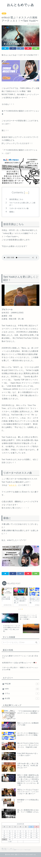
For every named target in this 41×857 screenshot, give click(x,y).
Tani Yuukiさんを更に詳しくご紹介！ (22, 204)
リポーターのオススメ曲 (19, 208)
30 (4, 839)
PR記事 (21, 684)
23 (4, 837)
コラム (21, 693)
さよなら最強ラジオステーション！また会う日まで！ (20, 657)
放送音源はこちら (16, 199)
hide (26, 193)
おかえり (12, 485)
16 (4, 835)
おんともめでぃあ (20, 5)
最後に (12, 212)
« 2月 (10, 841)
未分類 (21, 698)
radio (4, 13)
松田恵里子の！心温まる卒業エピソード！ (17, 663)
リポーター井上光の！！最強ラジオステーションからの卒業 (20, 668)
